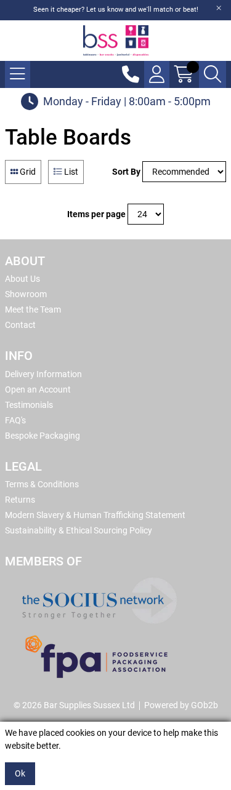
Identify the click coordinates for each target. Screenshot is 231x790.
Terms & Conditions (42, 484)
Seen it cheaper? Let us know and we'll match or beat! (115, 10)
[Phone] (130, 74)
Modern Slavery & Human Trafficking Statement (95, 515)
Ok (20, 773)
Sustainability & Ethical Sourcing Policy (78, 530)
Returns (20, 500)
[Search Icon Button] (212, 74)
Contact (20, 325)
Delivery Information (43, 374)
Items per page (96, 214)
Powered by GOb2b (181, 705)
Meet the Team (33, 309)
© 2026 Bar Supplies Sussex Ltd (74, 705)
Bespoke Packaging (42, 436)
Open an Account (38, 389)
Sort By (126, 172)
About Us (22, 279)
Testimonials (29, 405)
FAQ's (15, 420)
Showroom (26, 294)
